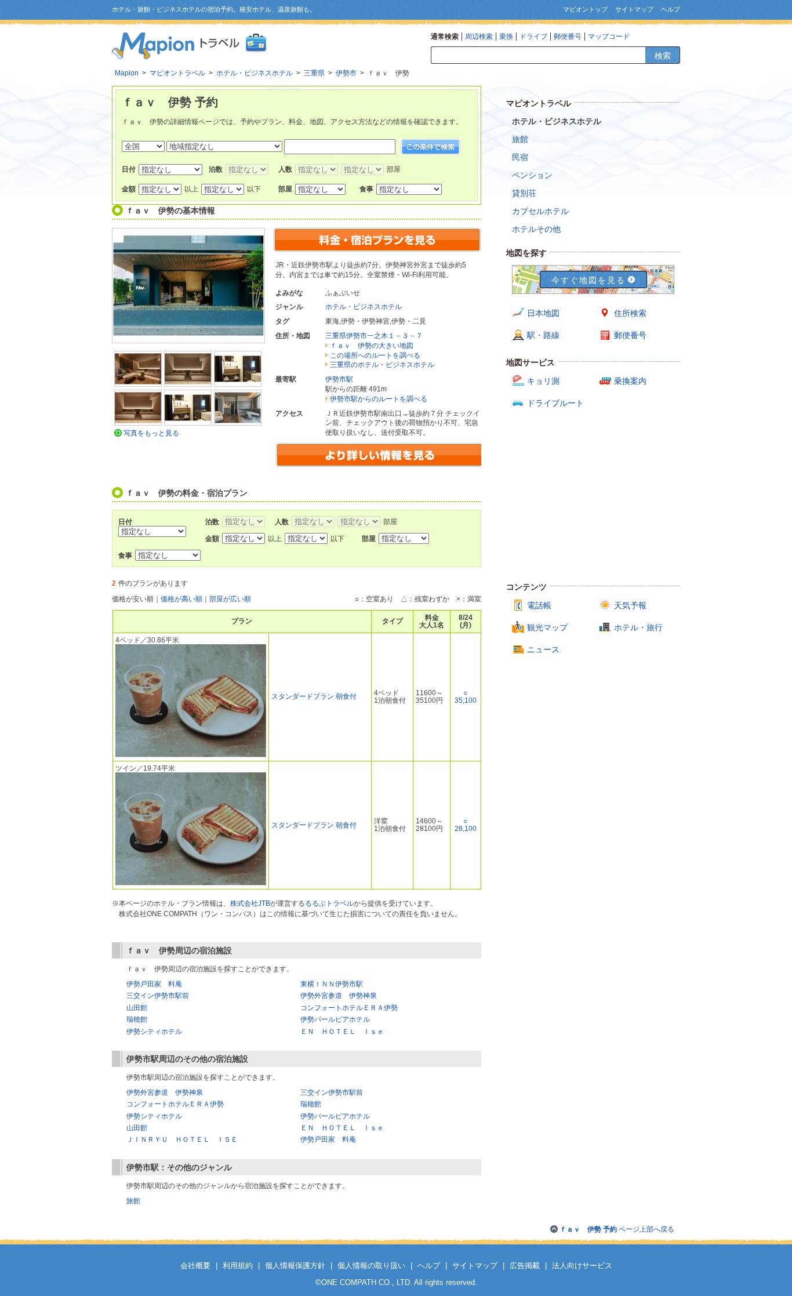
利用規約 (238, 1265)
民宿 (520, 157)
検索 (663, 55)
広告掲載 (525, 1265)
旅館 (133, 1201)
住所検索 (630, 313)
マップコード (609, 36)
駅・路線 (543, 335)
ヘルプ (670, 9)
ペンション (532, 175)
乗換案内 (630, 381)
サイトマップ (634, 9)
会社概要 (195, 1265)
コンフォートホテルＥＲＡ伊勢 (349, 1008)
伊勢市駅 (339, 379)
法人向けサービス (582, 1265)
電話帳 (539, 605)
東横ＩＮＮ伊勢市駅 (331, 984)
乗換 (506, 36)
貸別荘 (524, 193)
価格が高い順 (181, 599)
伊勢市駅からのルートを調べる (378, 399)
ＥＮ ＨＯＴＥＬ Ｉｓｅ (342, 1032)
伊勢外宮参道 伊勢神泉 (338, 996)
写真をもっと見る (151, 433)
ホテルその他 (536, 229)
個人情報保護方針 (295, 1265)
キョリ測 (543, 381)
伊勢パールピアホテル (335, 1019)
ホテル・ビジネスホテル (363, 307)
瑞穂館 (136, 1019)
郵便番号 (568, 36)
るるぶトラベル (329, 903)
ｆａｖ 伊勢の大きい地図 (371, 346)
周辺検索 (479, 36)
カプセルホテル (540, 211)
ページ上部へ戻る (617, 1229)
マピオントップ (585, 9)
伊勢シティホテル (154, 1032)
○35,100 (466, 697)
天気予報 (630, 605)
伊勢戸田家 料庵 (154, 984)
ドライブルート (555, 403)
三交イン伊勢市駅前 (157, 996)
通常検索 (445, 36)
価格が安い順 (133, 599)
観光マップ (547, 627)
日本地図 (543, 313)
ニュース (543, 649)
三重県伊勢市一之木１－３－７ (374, 336)
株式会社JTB (250, 903)
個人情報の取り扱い (371, 1265)
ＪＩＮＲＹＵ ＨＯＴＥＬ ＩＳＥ (182, 1139)
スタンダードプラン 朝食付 (314, 696)
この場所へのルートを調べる (375, 355)
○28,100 (466, 825)
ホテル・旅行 (638, 627)
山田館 (136, 1008)
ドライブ (533, 36)
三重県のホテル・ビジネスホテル (382, 365)
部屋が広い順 (230, 599)
